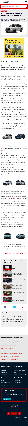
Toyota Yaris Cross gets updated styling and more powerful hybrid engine (18, 287)
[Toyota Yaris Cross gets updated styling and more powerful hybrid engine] (7, 287)
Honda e (24, 195)
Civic (2, 90)
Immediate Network (18, 384)
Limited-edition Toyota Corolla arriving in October (18, 299)
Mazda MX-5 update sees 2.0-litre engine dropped (18, 274)
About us (3, 380)
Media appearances (5, 382)
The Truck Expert (18, 382)
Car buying (3, 368)
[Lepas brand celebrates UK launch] (7, 268)
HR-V (2, 148)
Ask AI (25, 6)
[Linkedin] (4, 324)
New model (4, 11)
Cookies (25, 417)
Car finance (3, 370)
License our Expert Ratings (20, 374)
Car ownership (4, 372)
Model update (5, 276)
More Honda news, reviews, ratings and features (14, 253)
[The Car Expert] (6, 2)
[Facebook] (12, 413)
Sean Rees (6, 62)
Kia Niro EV (15, 198)
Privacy (20, 417)
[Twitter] (6, 324)
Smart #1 (8, 198)
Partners (3, 384)
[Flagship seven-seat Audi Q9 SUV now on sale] (7, 280)
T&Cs (16, 417)
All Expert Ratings (18, 368)
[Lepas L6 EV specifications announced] (7, 293)
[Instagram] (2, 324)
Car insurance (4, 374)
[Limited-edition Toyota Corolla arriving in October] (7, 299)
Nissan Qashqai (19, 84)
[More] (22, 307)
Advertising (3, 385)
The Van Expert (17, 380)
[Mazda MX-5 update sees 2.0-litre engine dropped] (7, 274)
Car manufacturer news (6, 269)
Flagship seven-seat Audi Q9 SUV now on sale (18, 280)
